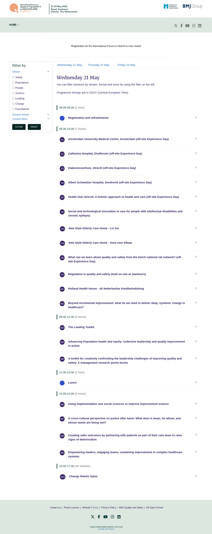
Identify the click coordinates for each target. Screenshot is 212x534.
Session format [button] (20, 114)
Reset (34, 127)
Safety (18, 77)
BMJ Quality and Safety (131, 507)
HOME (13, 24)
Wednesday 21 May (69, 65)
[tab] (31, 72)
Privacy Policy (108, 507)
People (19, 88)
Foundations (22, 109)
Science (19, 93)
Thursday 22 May (98, 65)
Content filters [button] (19, 119)
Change (19, 103)
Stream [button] (16, 71)
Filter (19, 127)
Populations (22, 82)
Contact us (55, 507)
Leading (19, 98)
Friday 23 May (126, 65)
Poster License (71, 507)
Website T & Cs (90, 507)
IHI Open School (154, 507)
